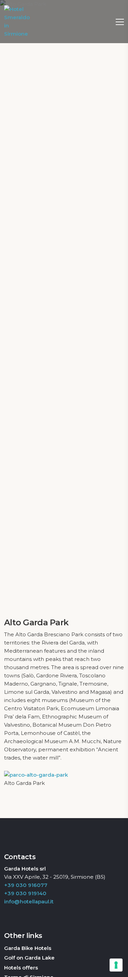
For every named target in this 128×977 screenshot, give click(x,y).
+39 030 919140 (25, 893)
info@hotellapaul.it (29, 901)
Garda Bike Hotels (27, 948)
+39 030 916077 (25, 885)
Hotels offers (21, 967)
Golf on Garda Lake (29, 957)
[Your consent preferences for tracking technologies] (116, 965)
